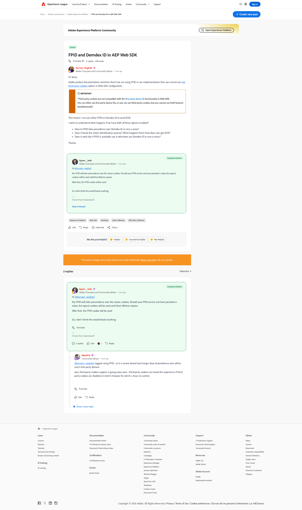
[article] (126, 316)
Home (42, 14)
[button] (246, 14)
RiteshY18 (86, 355)
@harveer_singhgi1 (82, 168)
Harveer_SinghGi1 (84, 67)
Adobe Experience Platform (77, 14)
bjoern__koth (85, 160)
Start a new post (148, 260)
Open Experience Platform (218, 30)
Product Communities (56, 14)
